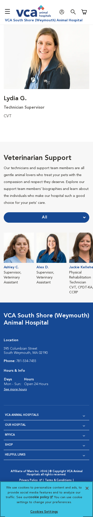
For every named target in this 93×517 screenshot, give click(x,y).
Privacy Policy (31, 480)
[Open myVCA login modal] (63, 12)
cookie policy (40, 497)
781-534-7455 (26, 361)
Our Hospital (15, 425)
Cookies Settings (44, 512)
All (44, 217)
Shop (9, 445)
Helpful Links (15, 455)
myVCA (10, 435)
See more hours (15, 389)
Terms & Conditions (58, 480)
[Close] (87, 488)
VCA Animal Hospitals (22, 415)
